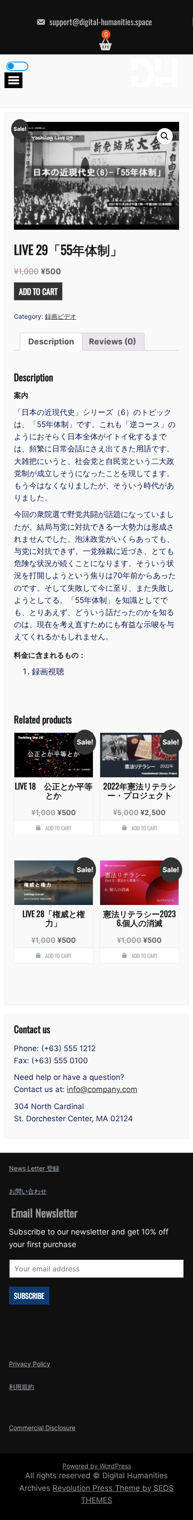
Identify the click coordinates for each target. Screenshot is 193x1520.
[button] (165, 136)
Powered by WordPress (96, 1466)
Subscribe (29, 1295)
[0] (102, 44)
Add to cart (38, 291)
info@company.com (102, 1089)
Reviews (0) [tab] (112, 341)
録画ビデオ (60, 316)
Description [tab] (51, 341)
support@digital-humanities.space (100, 21)
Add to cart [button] (58, 828)
